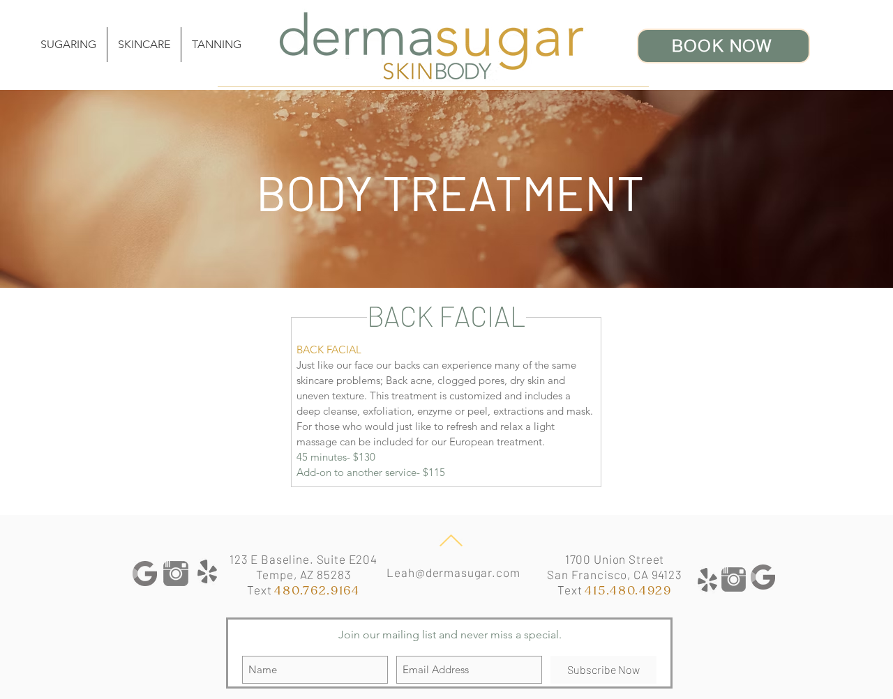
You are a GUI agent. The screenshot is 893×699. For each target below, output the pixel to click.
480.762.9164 (316, 591)
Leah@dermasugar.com (453, 572)
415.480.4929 (628, 591)
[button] (144, 44)
